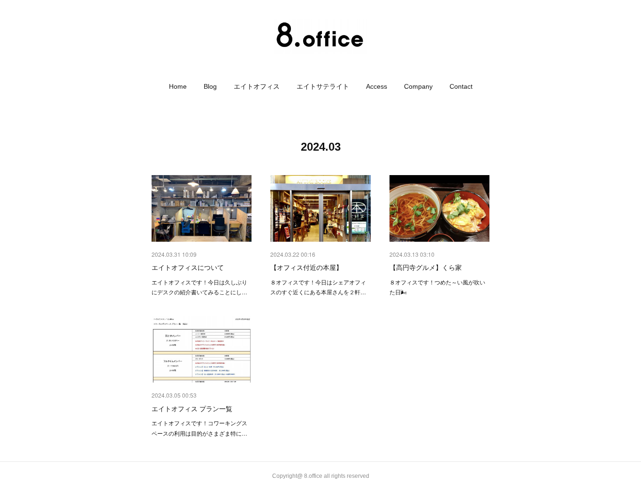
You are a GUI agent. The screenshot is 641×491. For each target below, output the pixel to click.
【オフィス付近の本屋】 (306, 267)
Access (376, 86)
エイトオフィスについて (188, 267)
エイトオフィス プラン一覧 (192, 408)
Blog (210, 86)
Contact (461, 86)
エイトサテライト (323, 86)
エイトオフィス (257, 86)
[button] (178, 86)
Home (178, 86)
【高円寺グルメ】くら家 (425, 267)
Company (418, 86)
